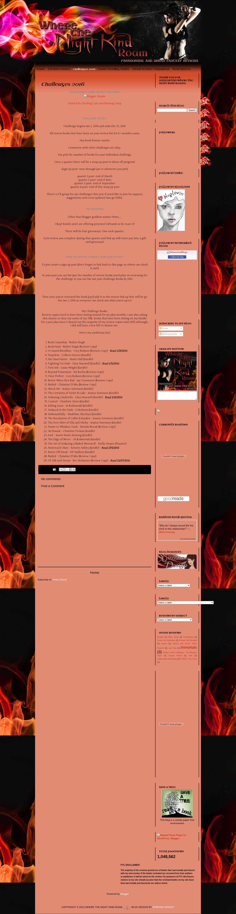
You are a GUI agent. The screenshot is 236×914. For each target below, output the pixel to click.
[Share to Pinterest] (73, 469)
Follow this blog (177, 257)
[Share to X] (67, 469)
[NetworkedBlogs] (177, 252)
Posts (164, 328)
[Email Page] (54, 469)
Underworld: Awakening (167, 659)
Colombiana (188, 637)
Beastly (160, 637)
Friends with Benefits (188, 640)
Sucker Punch (175, 656)
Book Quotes (181, 69)
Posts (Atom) (60, 579)
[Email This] (60, 469)
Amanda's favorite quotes (173, 522)
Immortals (189, 647)
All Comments (169, 334)
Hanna (164, 643)
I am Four (172, 648)
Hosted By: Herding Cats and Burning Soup (94, 103)
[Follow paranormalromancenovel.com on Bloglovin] (171, 230)
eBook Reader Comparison (150, 69)
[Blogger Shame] (95, 96)
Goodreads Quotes (187, 539)
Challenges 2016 (84, 69)
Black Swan (173, 637)
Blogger (124, 894)
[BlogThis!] (64, 469)
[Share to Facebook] (70, 469)
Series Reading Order (113, 69)
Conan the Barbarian (166, 640)
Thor (190, 656)
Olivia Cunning (167, 532)
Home (41, 69)
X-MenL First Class (189, 659)
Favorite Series (59, 69)
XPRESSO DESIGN (163, 907)
